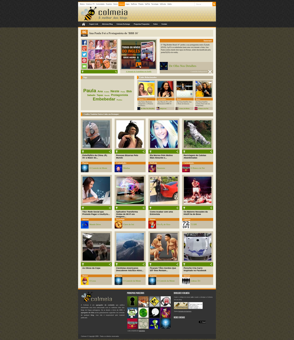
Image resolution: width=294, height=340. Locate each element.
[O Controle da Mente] (166, 328)
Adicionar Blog (107, 24)
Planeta (140, 4)
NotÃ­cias (134, 4)
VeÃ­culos (163, 4)
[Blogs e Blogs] (143, 317)
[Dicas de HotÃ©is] (166, 306)
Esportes (109, 4)
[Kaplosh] (143, 306)
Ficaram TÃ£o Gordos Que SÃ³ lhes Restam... (163, 269)
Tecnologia (154, 4)
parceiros (142, 331)
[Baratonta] (166, 317)
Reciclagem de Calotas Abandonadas (195, 156)
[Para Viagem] (154, 306)
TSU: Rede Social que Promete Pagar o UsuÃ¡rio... (96, 213)
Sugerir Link (93, 24)
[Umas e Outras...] (143, 328)
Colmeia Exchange (123, 24)
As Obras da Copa (91, 268)
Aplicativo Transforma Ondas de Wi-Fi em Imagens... (127, 214)
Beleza (82, 4)
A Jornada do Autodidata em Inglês (138, 72)
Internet (121, 4)
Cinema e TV (90, 4)
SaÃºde (147, 4)
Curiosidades (100, 4)
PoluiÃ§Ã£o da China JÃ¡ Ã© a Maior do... (94, 156)
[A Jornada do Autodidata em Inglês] (138, 68)
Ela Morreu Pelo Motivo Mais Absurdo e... (161, 156)
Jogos (128, 4)
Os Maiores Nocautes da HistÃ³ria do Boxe (196, 213)
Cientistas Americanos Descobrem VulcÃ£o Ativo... (129, 269)
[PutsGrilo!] (154, 328)
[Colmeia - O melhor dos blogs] (89, 21)
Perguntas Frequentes (141, 24)
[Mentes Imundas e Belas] (154, 317)
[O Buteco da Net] (132, 328)
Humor (115, 4)
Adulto (169, 4)
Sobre (155, 24)
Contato (164, 24)
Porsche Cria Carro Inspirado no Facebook (195, 269)
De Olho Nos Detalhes (182, 66)
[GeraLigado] (132, 317)
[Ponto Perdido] (132, 306)
